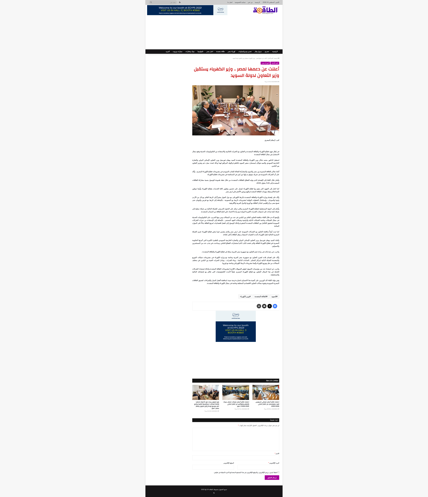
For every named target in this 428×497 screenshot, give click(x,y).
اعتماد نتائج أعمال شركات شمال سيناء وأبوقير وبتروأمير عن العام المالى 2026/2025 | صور (236, 404)
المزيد (168, 51)
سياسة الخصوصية (240, 2)
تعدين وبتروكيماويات (245, 51)
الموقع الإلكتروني (228, 463)
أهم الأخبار (270, 58)
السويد (274, 296)
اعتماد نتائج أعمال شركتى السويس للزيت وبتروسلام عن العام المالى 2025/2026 (267, 404)
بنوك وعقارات (189, 51)
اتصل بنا (230, 2)
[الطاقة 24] (261, 10)
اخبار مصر (209, 51)
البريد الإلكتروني (273, 463)
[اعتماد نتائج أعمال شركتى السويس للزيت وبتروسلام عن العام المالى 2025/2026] (265, 392)
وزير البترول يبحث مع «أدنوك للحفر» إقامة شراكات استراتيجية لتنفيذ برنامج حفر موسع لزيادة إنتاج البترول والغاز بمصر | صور (206, 405)
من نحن (250, 2)
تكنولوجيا (200, 51)
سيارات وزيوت (177, 51)
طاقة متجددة (220, 51)
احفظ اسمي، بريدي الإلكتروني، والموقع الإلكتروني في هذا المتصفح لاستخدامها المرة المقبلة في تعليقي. (245, 472)
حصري (267, 51)
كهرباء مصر (231, 51)
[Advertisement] (214, 32)
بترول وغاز (258, 51)
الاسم (277, 453)
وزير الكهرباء (244, 296)
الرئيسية (257, 2)
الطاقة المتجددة (260, 296)
